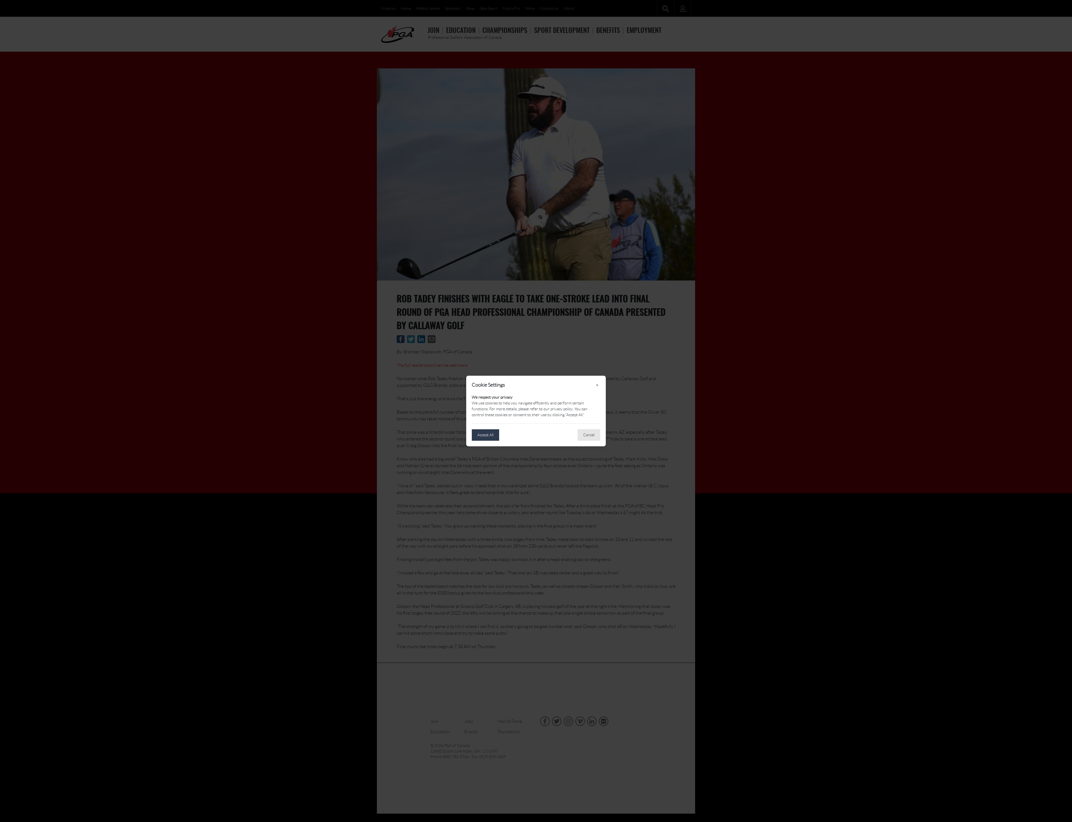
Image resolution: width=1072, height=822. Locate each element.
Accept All (485, 435)
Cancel (589, 435)
